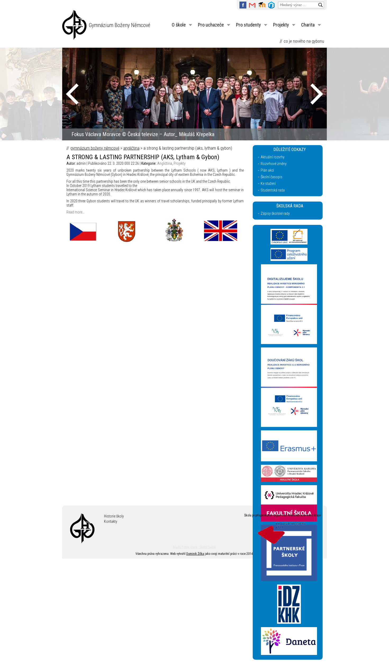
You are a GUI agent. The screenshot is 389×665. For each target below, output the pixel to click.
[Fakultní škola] (289, 480)
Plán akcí (267, 170)
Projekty (281, 25)
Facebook (242, 5)
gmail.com (252, 5)
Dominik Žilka (195, 554)
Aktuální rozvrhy (272, 157)
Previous (72, 94)
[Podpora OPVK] (288, 243)
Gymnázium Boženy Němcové (119, 25)
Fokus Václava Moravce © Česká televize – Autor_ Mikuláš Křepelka (142, 134)
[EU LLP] (288, 259)
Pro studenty (248, 25)
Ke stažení (268, 183)
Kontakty (110, 521)
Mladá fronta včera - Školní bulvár (194, 547)
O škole (179, 25)
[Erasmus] (289, 460)
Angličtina (131, 148)
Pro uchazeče (211, 25)
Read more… (75, 212)
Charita (308, 25)
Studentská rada (273, 190)
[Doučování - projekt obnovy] (289, 425)
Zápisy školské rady (275, 213)
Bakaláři (271, 5)
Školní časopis (271, 177)
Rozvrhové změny (274, 164)
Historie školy (114, 516)
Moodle (262, 5)
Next (316, 94)
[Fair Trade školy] (289, 343)
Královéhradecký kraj (283, 532)
